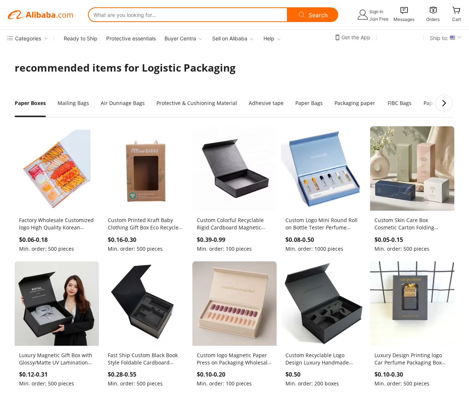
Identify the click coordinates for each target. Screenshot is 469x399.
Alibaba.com (40, 15)
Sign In (376, 11)
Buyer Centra (180, 38)
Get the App (355, 37)
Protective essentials (131, 38)
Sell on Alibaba (229, 38)
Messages (404, 19)
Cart (456, 19)
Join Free (378, 19)
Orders (433, 19)
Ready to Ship (80, 38)
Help (268, 38)
